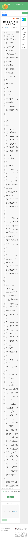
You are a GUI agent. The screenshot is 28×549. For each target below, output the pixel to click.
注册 (16, 511)
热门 (12, 491)
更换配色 (6, 0)
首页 (9, 4)
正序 (16, 491)
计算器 (24, 32)
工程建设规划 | (20, 532)
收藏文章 (15, 18)
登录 (14, 511)
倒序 (20, 491)
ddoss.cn (6, 528)
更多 (23, 4)
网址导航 (18, 4)
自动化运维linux (7, 27)
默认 (8, 491)
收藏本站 (2, 0)
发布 (5, 519)
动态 (13, 4)
